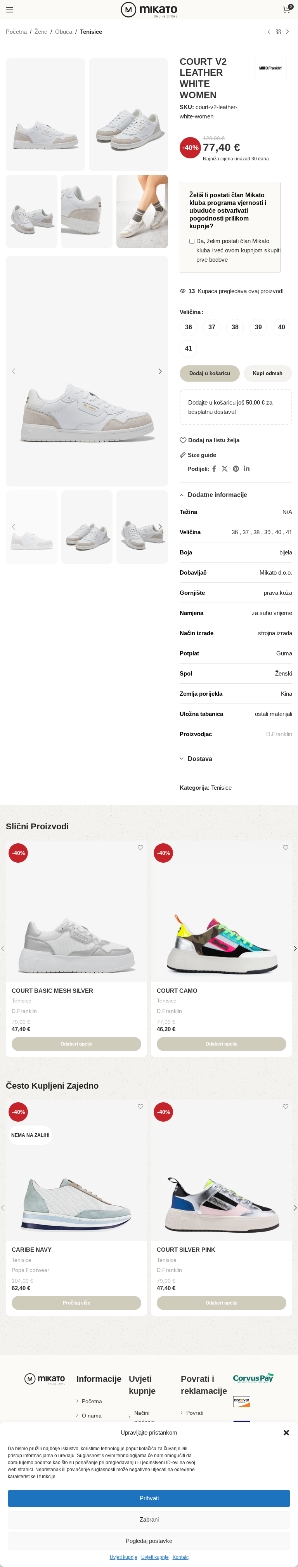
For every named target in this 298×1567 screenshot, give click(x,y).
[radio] (188, 327)
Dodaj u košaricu (209, 373)
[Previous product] (269, 32)
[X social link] (224, 469)
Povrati (194, 1413)
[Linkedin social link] (247, 469)
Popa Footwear (30, 1270)
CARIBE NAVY (32, 1249)
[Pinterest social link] (235, 469)
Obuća (63, 31)
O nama (92, 1415)
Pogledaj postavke (149, 1540)
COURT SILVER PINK (186, 1249)
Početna (16, 31)
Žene (41, 31)
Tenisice (91, 31)
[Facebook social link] (214, 469)
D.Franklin (279, 734)
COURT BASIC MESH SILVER (52, 990)
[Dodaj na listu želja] (140, 847)
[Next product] (287, 32)
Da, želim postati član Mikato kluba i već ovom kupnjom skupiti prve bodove (238, 250)
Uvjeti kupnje (123, 1557)
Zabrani (149, 1519)
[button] (286, 1433)
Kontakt (181, 1557)
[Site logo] (149, 9)
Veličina (190, 312)
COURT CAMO (177, 990)
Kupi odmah (267, 373)
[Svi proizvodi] (278, 32)
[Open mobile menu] (9, 9)
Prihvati (149, 1498)
